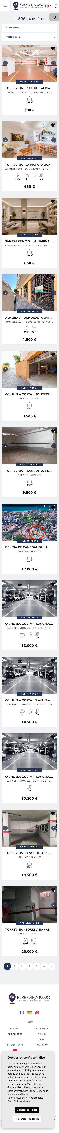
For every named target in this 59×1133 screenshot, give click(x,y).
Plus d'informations (18, 1101)
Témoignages (15, 1044)
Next (53, 63)
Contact (42, 1044)
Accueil (15, 1028)
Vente (42, 1039)
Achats (42, 1033)
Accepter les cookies (27, 1109)
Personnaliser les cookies (27, 1118)
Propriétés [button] (15, 1034)
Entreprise (42, 1028)
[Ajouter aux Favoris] (53, 48)
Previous (5, 63)
